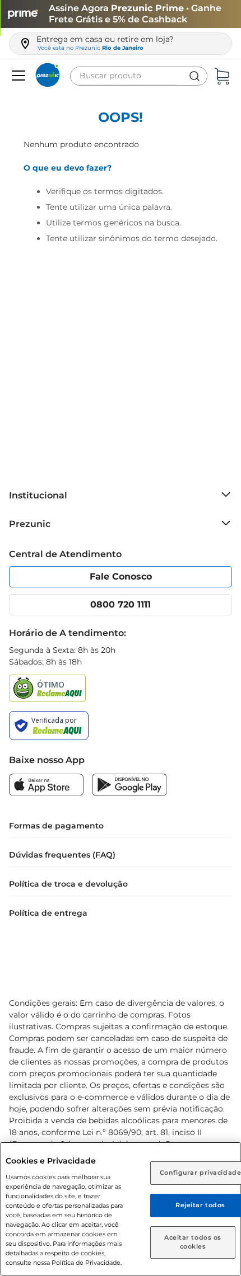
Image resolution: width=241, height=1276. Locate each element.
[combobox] (138, 76)
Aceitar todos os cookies (192, 1241)
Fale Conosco (121, 576)
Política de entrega (48, 913)
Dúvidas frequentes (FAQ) (62, 855)
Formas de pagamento (56, 826)
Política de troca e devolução (68, 884)
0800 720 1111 (120, 604)
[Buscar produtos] (194, 76)
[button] (17, 76)
